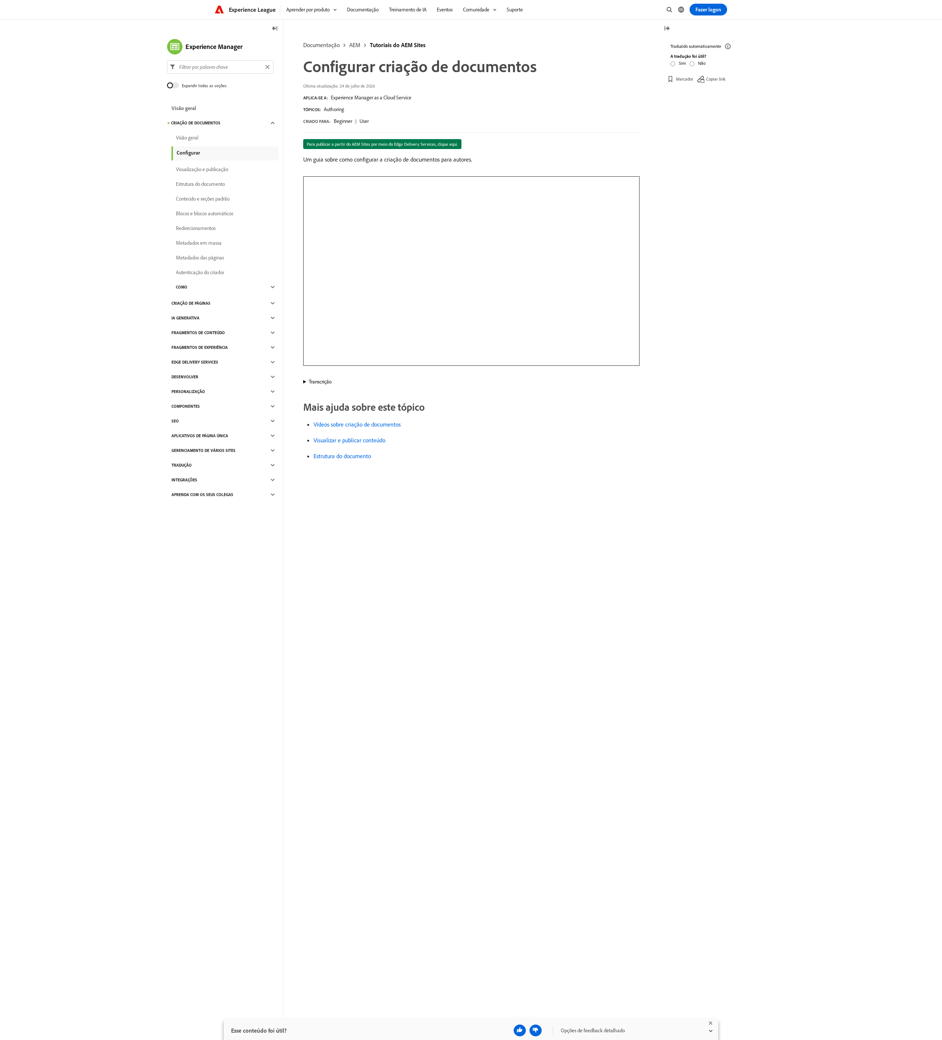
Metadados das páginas (200, 257)
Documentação (321, 45)
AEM (354, 45)
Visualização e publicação (202, 169)
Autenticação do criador (200, 272)
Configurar (188, 152)
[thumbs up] (520, 1030)
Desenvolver (184, 376)
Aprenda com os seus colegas (202, 494)
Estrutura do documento (342, 456)
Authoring (334, 109)
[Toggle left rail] (275, 29)
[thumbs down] (536, 1030)
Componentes (185, 406)
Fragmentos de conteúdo (198, 332)
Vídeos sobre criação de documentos (357, 424)
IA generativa (185, 318)
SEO (175, 421)
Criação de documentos (195, 122)
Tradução (181, 465)
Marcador (684, 79)
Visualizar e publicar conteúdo (349, 440)
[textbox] (220, 67)
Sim (682, 63)
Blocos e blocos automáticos (204, 213)
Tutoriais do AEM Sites (397, 45)
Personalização (188, 391)
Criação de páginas (190, 303)
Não (701, 63)
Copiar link (716, 79)
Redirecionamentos (196, 228)
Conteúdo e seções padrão (203, 198)
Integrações (184, 479)
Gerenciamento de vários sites (203, 450)
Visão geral (183, 108)
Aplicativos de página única (199, 435)
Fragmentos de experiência (199, 347)
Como (181, 287)
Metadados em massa (199, 243)
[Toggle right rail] (667, 29)
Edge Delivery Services (194, 362)
